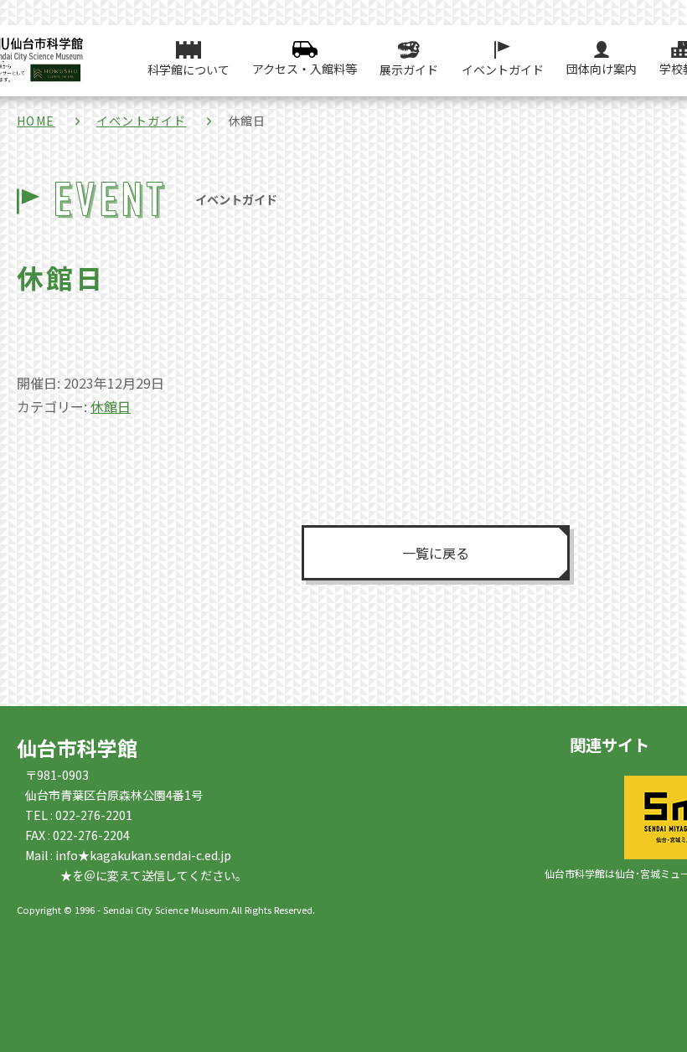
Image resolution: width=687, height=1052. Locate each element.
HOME (36, 120)
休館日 (110, 406)
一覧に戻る (435, 553)
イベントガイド (141, 120)
